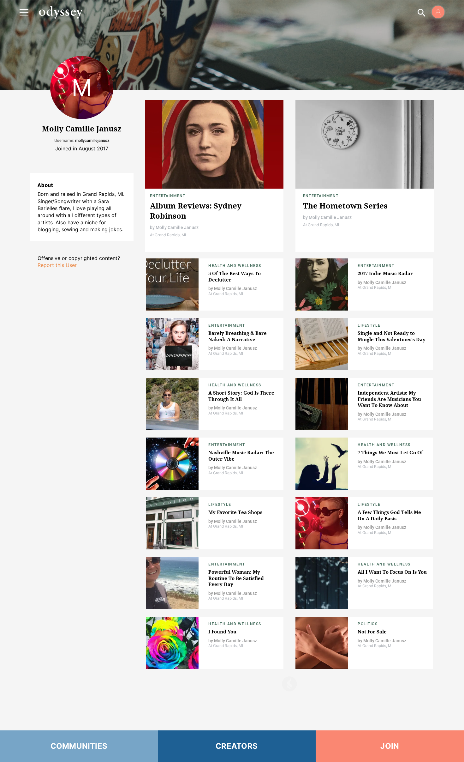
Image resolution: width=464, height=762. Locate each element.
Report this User (57, 265)
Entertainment (168, 196)
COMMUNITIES (79, 746)
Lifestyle (369, 325)
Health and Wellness (234, 265)
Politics (368, 624)
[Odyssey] (60, 12)
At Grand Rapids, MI (168, 235)
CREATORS (237, 746)
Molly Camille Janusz (177, 227)
